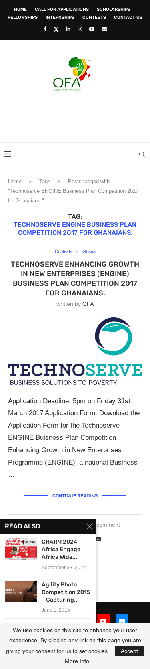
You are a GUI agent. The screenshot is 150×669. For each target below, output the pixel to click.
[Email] (104, 29)
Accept (129, 651)
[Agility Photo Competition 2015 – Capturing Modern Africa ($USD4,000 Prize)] (21, 591)
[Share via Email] (98, 539)
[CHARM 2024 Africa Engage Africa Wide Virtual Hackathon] (21, 549)
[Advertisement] (77, 114)
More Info (77, 661)
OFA (88, 304)
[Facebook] (45, 29)
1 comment (106, 524)
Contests (94, 17)
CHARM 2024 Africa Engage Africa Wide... (61, 549)
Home (20, 9)
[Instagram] (80, 29)
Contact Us (128, 17)
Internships (60, 17)
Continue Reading (75, 496)
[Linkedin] (68, 29)
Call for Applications (62, 9)
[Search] (142, 154)
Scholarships (113, 9)
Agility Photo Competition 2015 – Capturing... (66, 592)
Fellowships (23, 17)
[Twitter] (56, 29)
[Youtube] (91, 29)
